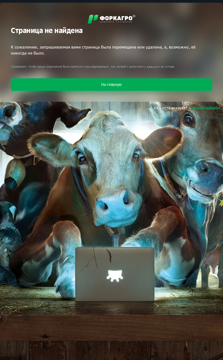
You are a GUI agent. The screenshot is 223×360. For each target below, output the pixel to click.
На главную (111, 84)
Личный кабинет (205, 108)
